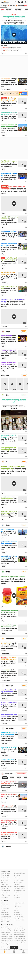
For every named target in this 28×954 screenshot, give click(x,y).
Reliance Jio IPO (4, 884)
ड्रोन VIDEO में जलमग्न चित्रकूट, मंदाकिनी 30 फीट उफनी (20, 929)
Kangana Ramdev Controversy (7, 886)
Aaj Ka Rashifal (17, 897)
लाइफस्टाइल (4, 326)
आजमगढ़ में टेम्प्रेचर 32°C (18, 944)
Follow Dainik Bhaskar (6, 916)
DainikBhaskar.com (5, 949)
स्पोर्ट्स (3, 239)
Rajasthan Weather (5, 894)
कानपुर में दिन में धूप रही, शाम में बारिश (20, 932)
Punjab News (17, 904)
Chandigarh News (5, 908)
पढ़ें (4, 952)
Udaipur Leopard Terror (6, 892)
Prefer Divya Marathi (5, 918)
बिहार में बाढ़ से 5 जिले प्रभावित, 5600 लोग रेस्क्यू (7, 936)
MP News (16, 908)
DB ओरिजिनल (5, 666)
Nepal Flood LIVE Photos (19, 873)
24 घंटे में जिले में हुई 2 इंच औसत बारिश (7, 944)
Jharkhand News (5, 906)
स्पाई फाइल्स (4, 108)
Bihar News (16, 910)
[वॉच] (22, 2)
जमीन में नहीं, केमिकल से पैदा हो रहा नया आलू (7, 934)
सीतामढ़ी (3, 213)
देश (2, 169)
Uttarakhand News (5, 914)
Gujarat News (17, 912)
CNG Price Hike (4, 882)
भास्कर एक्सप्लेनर (5, 89)
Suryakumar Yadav (5, 877)
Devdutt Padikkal (5, 880)
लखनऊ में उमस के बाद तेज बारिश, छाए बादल (7, 938)
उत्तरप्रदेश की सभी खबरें (21, 773)
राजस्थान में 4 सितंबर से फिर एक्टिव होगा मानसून (20, 934)
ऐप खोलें (14, 947)
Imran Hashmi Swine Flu (19, 888)
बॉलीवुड (3, 346)
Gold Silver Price (4, 888)
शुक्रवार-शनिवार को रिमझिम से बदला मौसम (7, 942)
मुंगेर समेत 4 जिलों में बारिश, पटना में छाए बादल (20, 936)
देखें (14, 952)
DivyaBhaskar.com (18, 949)
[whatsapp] (23, 53)
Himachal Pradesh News (19, 903)
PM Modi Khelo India (5, 890)
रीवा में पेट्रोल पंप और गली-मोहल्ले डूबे (20, 930)
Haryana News (4, 904)
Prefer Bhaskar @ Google (19, 919)
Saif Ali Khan (17, 884)
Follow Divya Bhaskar (18, 916)
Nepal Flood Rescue (18, 879)
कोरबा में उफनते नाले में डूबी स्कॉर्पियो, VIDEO (7, 929)
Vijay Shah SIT (4, 897)
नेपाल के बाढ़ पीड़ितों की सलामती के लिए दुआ (20, 938)
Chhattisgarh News (18, 914)
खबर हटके (4, 282)
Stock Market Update (18, 894)
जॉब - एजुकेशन (5, 743)
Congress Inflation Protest (19, 890)
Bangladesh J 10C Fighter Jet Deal (20, 880)
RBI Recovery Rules (18, 882)
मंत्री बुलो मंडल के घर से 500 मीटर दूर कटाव (7, 940)
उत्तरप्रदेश (5, 777)
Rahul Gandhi (17, 875)
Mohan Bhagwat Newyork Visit (20, 886)
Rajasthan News (4, 912)
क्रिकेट (3, 182)
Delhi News (3, 903)
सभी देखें (24, 375)
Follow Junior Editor (5, 921)
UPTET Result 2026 (5, 895)
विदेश (3, 53)
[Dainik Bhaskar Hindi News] (5, 2)
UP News (3, 910)
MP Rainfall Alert (17, 892)
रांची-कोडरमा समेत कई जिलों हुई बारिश (20, 942)
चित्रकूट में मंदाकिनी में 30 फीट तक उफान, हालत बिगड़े (20, 927)
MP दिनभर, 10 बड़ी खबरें (5, 932)
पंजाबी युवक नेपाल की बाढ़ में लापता (7, 930)
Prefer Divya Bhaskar (18, 918)
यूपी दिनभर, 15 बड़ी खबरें (5, 927)
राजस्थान (19, 777)
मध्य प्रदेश (12, 777)
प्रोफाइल (23, 952)
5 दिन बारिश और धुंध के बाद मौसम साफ (20, 940)
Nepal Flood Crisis (5, 875)
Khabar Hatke (17, 895)
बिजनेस (3, 135)
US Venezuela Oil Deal (6, 879)
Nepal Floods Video (5, 873)
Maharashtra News (18, 906)
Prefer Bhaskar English (6, 919)
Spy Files (16, 877)
